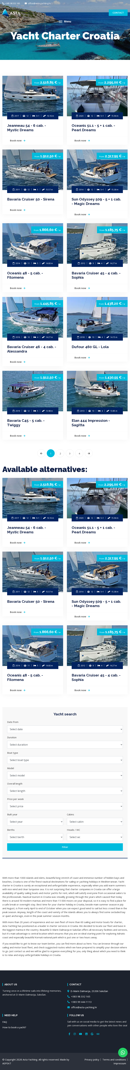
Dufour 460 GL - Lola (90, 347)
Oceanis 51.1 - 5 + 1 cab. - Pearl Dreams (93, 127)
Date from (12, 722)
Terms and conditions (114, 1059)
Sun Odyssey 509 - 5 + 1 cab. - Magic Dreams (96, 201)
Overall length (14, 783)
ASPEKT (6, 1063)
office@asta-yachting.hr (39, 3)
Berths (11, 829)
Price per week (15, 799)
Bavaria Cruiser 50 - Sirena (30, 199)
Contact (118, 12)
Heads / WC (73, 829)
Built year (12, 814)
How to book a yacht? (14, 1027)
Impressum (120, 1063)
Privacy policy (91, 1059)
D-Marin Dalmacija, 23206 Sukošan (89, 991)
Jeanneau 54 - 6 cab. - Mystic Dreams (26, 127)
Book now (16, 140)
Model (10, 768)
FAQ (4, 1021)
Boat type (12, 752)
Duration (11, 737)
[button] (65, 21)
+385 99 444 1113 (81, 1001)
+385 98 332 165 (12, 3)
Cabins (70, 814)
